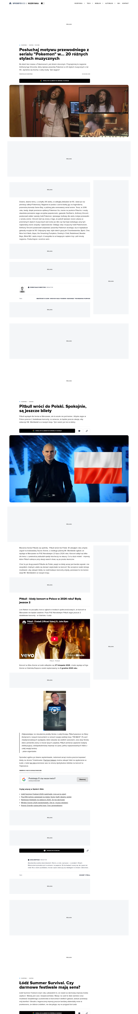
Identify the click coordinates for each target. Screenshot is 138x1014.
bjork (47, 298)
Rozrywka (78, 3)
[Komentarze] (79, 431)
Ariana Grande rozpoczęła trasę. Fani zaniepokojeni (41, 805)
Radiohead (70, 298)
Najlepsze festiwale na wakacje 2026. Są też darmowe (43, 800)
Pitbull (87, 875)
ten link (33, 763)
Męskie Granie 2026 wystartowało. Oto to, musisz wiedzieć (44, 803)
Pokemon (63, 298)
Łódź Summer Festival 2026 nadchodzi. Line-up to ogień (43, 794)
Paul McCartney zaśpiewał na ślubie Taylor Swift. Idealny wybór (46, 797)
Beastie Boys (41, 298)
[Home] (32, 3)
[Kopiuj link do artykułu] (87, 431)
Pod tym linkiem (49, 760)
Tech (89, 3)
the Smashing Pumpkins (82, 298)
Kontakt (125, 3)
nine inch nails (55, 298)
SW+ (118, 3)
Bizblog (98, 3)
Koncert (82, 875)
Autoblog (109, 3)
